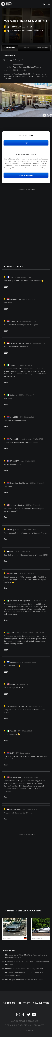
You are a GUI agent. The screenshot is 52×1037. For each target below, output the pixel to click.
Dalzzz (13, 365)
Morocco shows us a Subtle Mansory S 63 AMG (24, 968)
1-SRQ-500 (14, 662)
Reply (6, 287)
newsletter (41, 1003)
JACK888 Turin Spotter (20, 601)
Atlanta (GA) (17, 67)
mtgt (12, 277)
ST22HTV (14, 461)
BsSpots (13, 395)
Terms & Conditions (18, 1025)
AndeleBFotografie (18, 439)
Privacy (39, 1025)
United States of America (32, 67)
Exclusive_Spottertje (19, 483)
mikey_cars (14, 321)
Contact (24, 1003)
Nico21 (13, 731)
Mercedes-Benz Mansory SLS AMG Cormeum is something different (24, 974)
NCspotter (14, 529)
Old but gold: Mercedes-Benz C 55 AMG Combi (24, 979)
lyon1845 (14, 417)
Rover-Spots (15, 299)
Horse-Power (18, 64)
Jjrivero (13, 684)
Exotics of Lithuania (18, 633)
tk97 (12, 753)
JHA (11, 552)
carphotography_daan (19, 343)
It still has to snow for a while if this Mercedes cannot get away (27, 963)
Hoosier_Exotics (17, 505)
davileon (13, 573)
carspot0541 (15, 809)
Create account (26, 175)
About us (9, 1003)
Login (26, 143)
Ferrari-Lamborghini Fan (17, 706)
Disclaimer (26, 1030)
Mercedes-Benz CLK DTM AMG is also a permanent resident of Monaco (26, 956)
